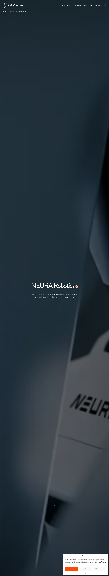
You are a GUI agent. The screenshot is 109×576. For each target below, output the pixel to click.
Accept (71, 569)
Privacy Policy (86, 573)
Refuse (85, 569)
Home (4, 11)
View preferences (99, 569)
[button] (105, 556)
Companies (11, 11)
